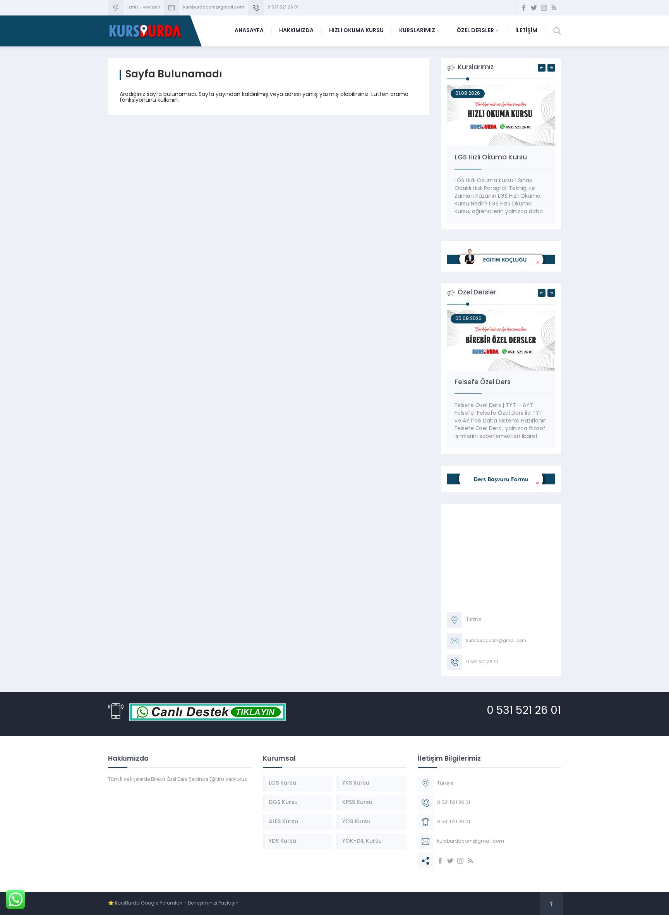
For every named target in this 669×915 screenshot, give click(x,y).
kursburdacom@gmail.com (213, 7)
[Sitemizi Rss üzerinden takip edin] (554, 8)
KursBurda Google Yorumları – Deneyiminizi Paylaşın (176, 903)
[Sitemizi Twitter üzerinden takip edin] (534, 8)
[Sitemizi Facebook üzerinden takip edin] (524, 8)
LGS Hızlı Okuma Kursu (491, 157)
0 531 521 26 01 (283, 7)
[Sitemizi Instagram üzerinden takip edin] (544, 8)
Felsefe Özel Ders (483, 382)
